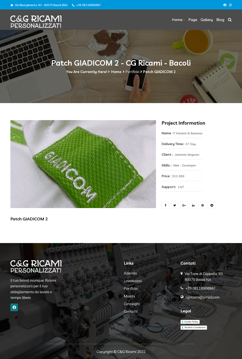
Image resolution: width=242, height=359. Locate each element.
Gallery (207, 19)
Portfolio (132, 71)
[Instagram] (230, 5)
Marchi (129, 296)
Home (177, 19)
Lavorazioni (133, 281)
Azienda (130, 273)
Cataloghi (132, 303)
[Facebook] (14, 307)
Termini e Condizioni (195, 327)
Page (192, 19)
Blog (220, 19)
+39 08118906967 (88, 5)
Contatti (130, 311)
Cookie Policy (191, 321)
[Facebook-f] (224, 5)
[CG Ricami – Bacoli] (35, 22)
